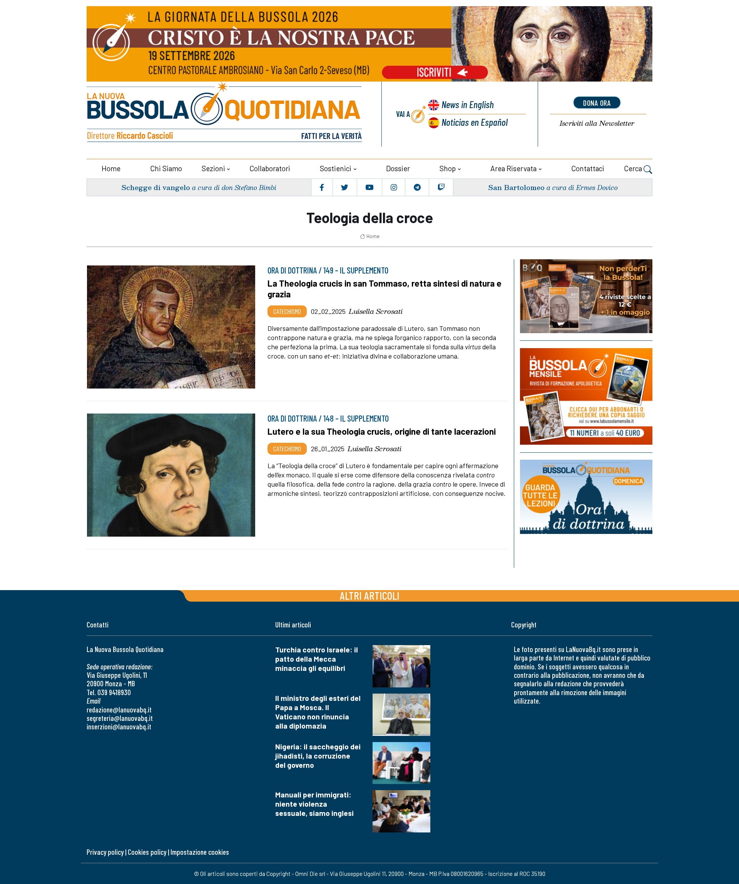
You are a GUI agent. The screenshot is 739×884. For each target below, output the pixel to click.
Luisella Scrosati (376, 311)
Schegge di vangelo (155, 187)
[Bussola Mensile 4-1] (586, 296)
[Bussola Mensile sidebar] (586, 396)
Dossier (398, 168)
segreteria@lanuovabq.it (120, 718)
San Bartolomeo (516, 187)
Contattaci (587, 168)
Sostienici (335, 168)
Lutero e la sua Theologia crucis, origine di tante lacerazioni (382, 431)
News (467, 104)
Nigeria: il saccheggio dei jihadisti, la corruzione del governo (318, 755)
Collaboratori (269, 168)
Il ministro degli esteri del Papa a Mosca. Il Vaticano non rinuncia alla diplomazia (318, 712)
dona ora (597, 102)
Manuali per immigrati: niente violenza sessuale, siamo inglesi (314, 803)
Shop (448, 168)
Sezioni (213, 168)
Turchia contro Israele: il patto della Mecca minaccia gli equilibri (316, 658)
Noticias (474, 122)
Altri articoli (370, 595)
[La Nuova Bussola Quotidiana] (225, 114)
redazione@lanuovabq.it (119, 709)
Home (111, 168)
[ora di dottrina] (586, 497)
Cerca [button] (634, 168)
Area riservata (513, 168)
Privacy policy (105, 851)
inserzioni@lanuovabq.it (119, 726)
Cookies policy (147, 851)
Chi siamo (166, 168)
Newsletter (597, 123)
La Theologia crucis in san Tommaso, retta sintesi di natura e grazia (385, 288)
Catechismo (287, 311)
